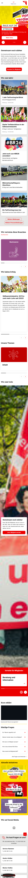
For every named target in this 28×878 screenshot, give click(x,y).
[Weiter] (25, 376)
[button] (8, 875)
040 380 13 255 (8, 860)
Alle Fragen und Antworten (18, 756)
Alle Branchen (4, 234)
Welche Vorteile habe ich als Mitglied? (12, 737)
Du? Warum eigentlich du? (9, 732)
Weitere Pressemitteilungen (14, 222)
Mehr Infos (9, 37)
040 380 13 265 (8, 870)
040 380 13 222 (8, 851)
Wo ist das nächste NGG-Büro (10, 746)
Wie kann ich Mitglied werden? (10, 742)
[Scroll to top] (25, 834)
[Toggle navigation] (2, 3)
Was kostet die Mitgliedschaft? (10, 751)
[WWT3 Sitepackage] (24, 2)
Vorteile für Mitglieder (14, 69)
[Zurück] (21, 376)
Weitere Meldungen (13, 219)
